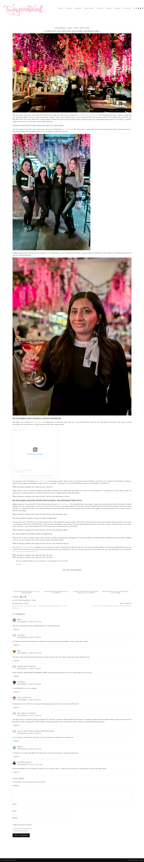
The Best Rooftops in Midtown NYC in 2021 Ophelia (56, 592)
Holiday (69, 8)
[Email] (140, 8)
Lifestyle (99, 8)
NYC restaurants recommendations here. (25, 551)
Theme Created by (135, 860)
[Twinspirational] (24, 9)
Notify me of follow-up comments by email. (23, 828)
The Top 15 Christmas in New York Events (112, 605)
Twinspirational (10, 860)
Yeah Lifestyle (24, 698)
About (61, 8)
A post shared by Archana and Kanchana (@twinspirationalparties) (35, 475)
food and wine (81, 28)
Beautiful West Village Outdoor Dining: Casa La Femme (115, 592)
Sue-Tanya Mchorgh (26, 713)
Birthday (78, 8)
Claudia (21, 635)
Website (15, 818)
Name (15, 804)
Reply (16, 629)
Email (15, 811)
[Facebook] (138, 8)
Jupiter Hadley (24, 762)
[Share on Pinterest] (25, 597)
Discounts (127, 8)
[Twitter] (134, 8)
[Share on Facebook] (21, 597)
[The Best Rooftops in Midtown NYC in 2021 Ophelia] (57, 581)
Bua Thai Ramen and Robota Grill (88, 115)
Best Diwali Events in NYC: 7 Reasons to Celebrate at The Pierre (40, 606)
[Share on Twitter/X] (23, 597)
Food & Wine (89, 8)
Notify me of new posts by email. (21, 830)
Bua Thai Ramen (67, 129)
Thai (34, 600)
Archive (117, 8)
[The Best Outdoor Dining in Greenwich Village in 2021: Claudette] (87, 581)
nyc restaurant (23, 600)
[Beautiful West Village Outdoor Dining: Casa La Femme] (116, 581)
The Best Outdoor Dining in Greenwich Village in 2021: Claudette (86, 592)
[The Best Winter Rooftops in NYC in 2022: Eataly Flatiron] (27, 581)
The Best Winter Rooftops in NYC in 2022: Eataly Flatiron (26, 592)
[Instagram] (136, 8)
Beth (19, 619)
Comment (16, 785)
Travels (109, 8)
